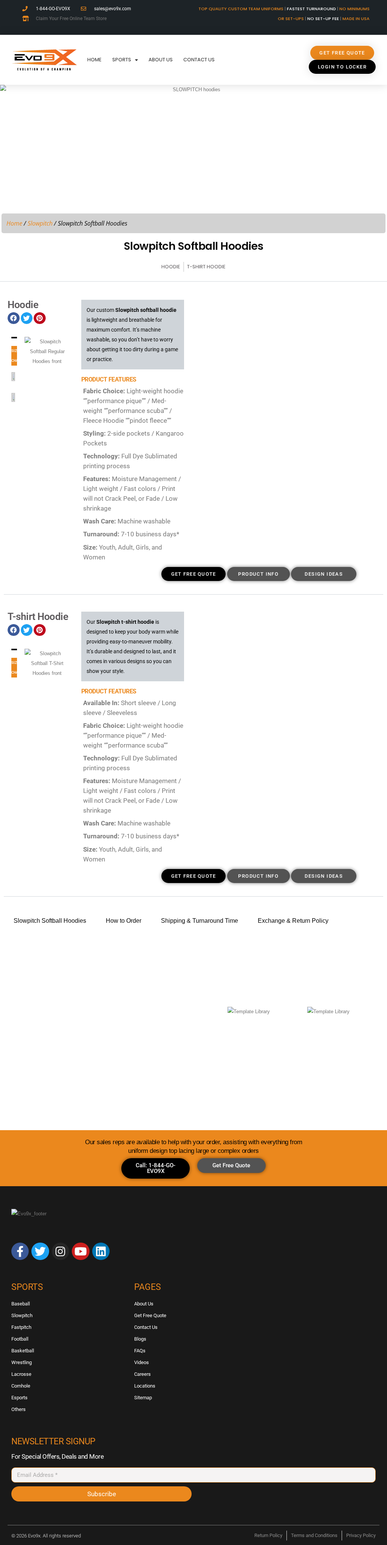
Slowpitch (40, 223)
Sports (121, 59)
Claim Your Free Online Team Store (71, 18)
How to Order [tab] (123, 920)
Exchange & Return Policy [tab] (293, 920)
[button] (14, 318)
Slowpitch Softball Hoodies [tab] (50, 920)
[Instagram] (60, 1251)
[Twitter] (40, 1251)
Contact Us (199, 59)
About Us (161, 59)
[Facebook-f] (20, 1251)
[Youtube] (80, 1251)
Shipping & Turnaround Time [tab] (199, 920)
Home (94, 59)
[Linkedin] (101, 1251)
